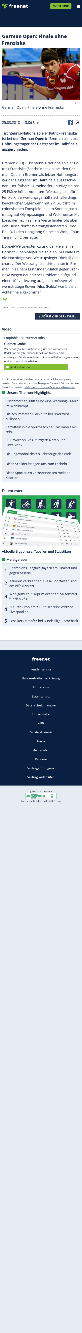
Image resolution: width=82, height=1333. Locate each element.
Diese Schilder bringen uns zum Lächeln (36, 463)
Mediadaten (41, 750)
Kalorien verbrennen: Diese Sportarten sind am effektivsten (43, 583)
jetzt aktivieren (20, 367)
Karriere (41, 759)
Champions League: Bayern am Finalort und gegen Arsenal (43, 570)
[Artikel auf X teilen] (78, 122)
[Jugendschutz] (41, 796)
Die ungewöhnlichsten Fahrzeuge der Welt (38, 453)
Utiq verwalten (41, 714)
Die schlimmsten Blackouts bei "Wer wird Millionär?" (37, 416)
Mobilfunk (61, 6)
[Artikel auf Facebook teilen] (70, 122)
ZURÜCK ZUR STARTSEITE (57, 316)
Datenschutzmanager (41, 705)
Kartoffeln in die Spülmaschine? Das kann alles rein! (41, 429)
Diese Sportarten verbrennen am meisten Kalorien (38, 475)
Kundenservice (41, 669)
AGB (41, 723)
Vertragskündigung (41, 768)
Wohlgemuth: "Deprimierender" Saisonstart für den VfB (43, 596)
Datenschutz (41, 696)
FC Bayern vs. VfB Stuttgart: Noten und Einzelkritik (35, 442)
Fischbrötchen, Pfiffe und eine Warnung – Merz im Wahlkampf (42, 403)
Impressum (41, 687)
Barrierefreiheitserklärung (41, 678)
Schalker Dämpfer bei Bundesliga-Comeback (43, 620)
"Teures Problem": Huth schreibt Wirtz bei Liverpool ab (41, 609)
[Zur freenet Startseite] (15, 5)
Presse (41, 741)
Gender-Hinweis (41, 732)
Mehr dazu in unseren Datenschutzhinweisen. (49, 387)
